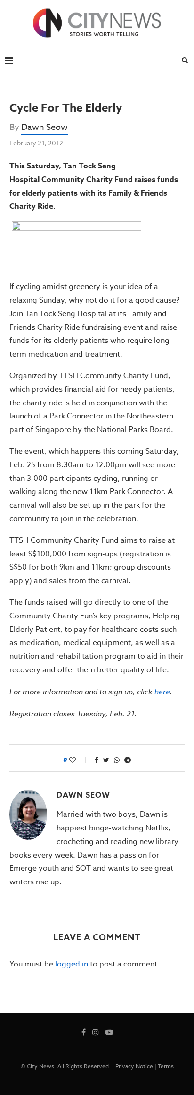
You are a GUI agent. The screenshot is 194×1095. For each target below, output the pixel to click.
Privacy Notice (134, 1066)
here (162, 691)
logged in (71, 964)
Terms (166, 1066)
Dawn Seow (44, 127)
